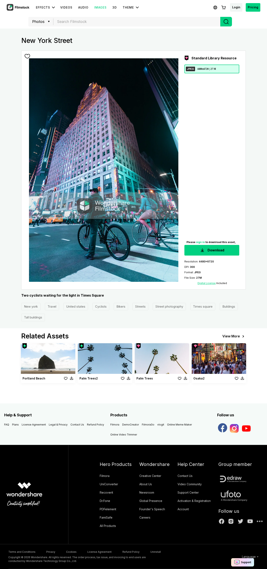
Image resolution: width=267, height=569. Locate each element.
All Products (108, 526)
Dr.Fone (105, 501)
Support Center (188, 492)
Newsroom (146, 492)
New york (31, 306)
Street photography (169, 306)
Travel (52, 306)
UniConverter (109, 484)
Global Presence (150, 501)
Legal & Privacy (58, 424)
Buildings (228, 306)
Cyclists (101, 306)
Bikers (120, 306)
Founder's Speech (152, 509)
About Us (145, 484)
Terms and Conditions (21, 551)
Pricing (253, 7)
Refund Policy (95, 424)
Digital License (207, 283)
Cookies (71, 551)
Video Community (190, 484)
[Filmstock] (18, 7)
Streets (140, 306)
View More (231, 336)
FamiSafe (106, 517)
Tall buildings (33, 317)
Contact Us (77, 424)
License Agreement (34, 424)
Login (236, 7)
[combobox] (136, 21)
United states (75, 306)
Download (215, 250)
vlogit (160, 424)
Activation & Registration (194, 501)
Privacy (50, 551)
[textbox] (137, 21)
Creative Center (150, 476)
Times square (203, 306)
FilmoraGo (148, 424)
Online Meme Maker (179, 424)
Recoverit (106, 492)
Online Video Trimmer (123, 434)
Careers (144, 517)
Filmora (114, 424)
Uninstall (155, 551)
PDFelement (108, 509)
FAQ (6, 424)
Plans (15, 424)
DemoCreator (130, 424)
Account (183, 509)
